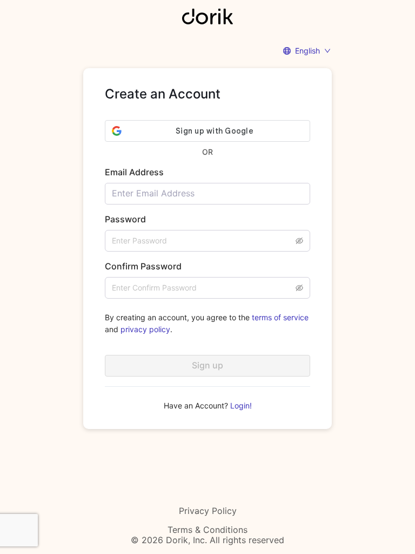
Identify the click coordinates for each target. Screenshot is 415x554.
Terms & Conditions (207, 530)
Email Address (134, 172)
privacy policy (145, 329)
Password (125, 219)
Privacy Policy (208, 511)
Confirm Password (143, 266)
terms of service (280, 317)
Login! (241, 405)
